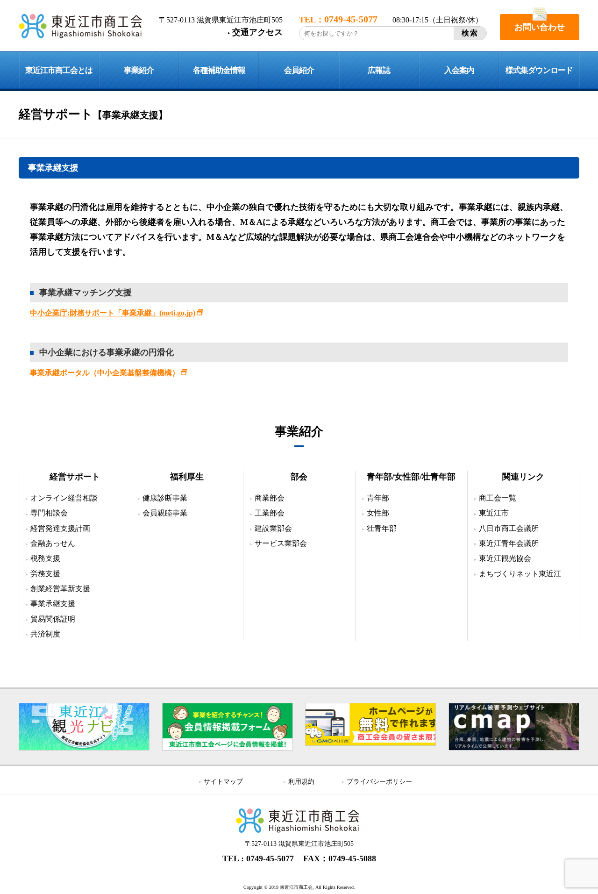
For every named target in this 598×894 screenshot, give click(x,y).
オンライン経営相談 (64, 498)
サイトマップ (223, 781)
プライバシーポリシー (379, 781)
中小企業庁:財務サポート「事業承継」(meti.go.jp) (112, 313)
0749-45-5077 (270, 858)
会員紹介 (299, 70)
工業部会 (270, 513)
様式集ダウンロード (539, 70)
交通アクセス (257, 32)
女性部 (378, 513)
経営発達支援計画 (60, 528)
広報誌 (379, 70)
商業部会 (270, 498)
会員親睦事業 (164, 513)
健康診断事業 (164, 498)
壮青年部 (382, 528)
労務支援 (45, 574)
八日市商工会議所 (509, 528)
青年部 (378, 498)
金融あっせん (52, 543)
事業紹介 (139, 70)
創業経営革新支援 (60, 589)
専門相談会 (49, 513)
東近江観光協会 (505, 558)
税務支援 (45, 558)
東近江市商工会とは (59, 70)
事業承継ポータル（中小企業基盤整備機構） (104, 373)
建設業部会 (273, 528)
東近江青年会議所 (509, 543)
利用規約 (301, 781)
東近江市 (494, 513)
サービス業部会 (281, 543)
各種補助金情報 (219, 70)
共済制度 (45, 634)
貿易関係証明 (52, 619)
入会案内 (459, 70)
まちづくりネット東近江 (520, 574)
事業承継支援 (52, 604)
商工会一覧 (497, 498)
